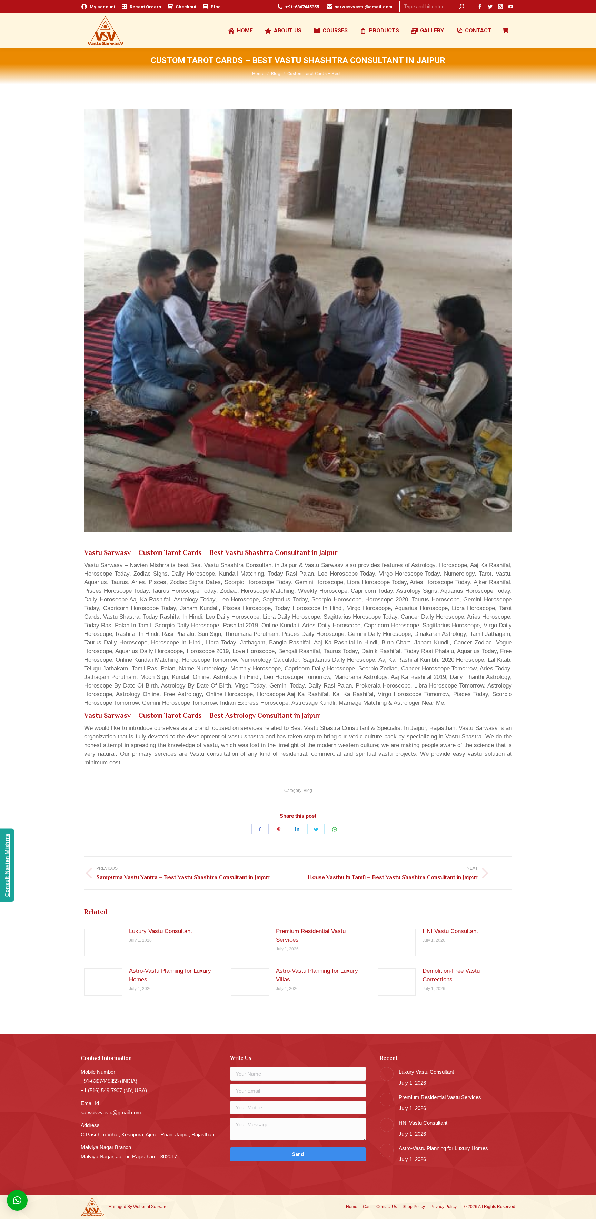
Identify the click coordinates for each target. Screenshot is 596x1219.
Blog (308, 790)
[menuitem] (98, 6)
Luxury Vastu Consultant (160, 931)
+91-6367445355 (302, 6)
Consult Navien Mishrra (7, 865)
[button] (17, 1200)
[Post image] (103, 942)
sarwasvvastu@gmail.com (364, 6)
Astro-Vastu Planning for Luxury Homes (170, 975)
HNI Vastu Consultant (450, 931)
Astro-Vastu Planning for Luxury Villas (317, 975)
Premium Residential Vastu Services (311, 935)
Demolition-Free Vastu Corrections (451, 975)
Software (159, 1206)
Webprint (141, 1206)
